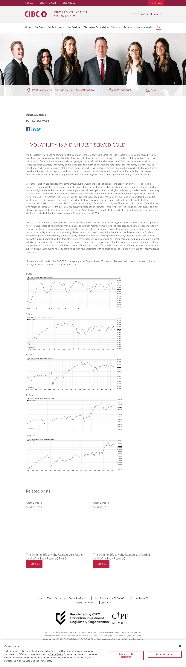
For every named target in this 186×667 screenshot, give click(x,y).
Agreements (60, 598)
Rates (41, 598)
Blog (159, 27)
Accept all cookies (164, 654)
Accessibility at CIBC (140, 598)
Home (28, 27)
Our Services (74, 27)
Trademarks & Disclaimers (79, 598)
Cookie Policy (106, 603)
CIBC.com (29, 3)
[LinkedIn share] (34, 128)
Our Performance (56, 27)
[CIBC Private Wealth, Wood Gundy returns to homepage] (75, 14)
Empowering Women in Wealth (138, 27)
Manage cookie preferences (86, 603)
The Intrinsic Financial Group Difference (102, 27)
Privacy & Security (101, 598)
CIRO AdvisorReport (120, 598)
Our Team (39, 27)
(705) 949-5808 (123, 90)
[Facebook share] (28, 128)
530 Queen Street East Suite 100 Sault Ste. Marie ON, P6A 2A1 (63, 90)
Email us (155, 90)
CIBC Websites (69, 3)
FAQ (49, 598)
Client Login (156, 3)
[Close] (180, 646)
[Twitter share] (39, 128)
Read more (34, 564)
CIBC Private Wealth (48, 3)
